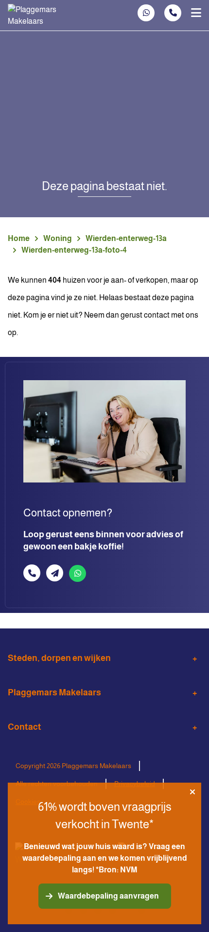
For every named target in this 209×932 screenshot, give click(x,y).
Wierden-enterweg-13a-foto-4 (74, 250)
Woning (57, 238)
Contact (24, 727)
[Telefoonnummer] (172, 12)
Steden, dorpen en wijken (59, 658)
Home (19, 238)
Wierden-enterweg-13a (126, 238)
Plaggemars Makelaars (54, 692)
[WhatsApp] (146, 13)
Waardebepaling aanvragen (108, 896)
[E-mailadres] (54, 572)
